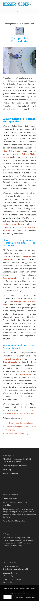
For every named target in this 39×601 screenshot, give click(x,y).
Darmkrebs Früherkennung (17, 433)
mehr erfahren (18, 597)
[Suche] (29, 4)
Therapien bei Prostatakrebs (19, 39)
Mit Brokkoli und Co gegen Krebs (19, 423)
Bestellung (7, 470)
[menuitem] (29, 4)
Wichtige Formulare (10, 474)
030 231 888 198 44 (10, 498)
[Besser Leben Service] (16, 4)
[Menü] (33, 4)
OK (7, 597)
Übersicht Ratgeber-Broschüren (15, 466)
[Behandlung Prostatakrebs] (20, 31)
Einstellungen (30, 597)
